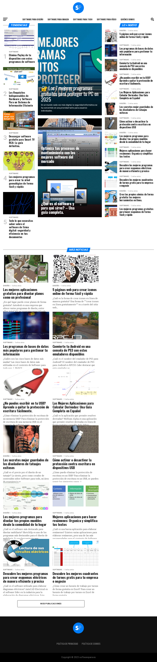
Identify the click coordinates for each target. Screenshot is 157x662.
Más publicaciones (50, 603)
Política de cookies (91, 643)
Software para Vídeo (106, 19)
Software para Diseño (32, 19)
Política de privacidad (67, 643)
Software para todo (82, 19)
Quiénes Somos (127, 19)
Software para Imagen (58, 19)
